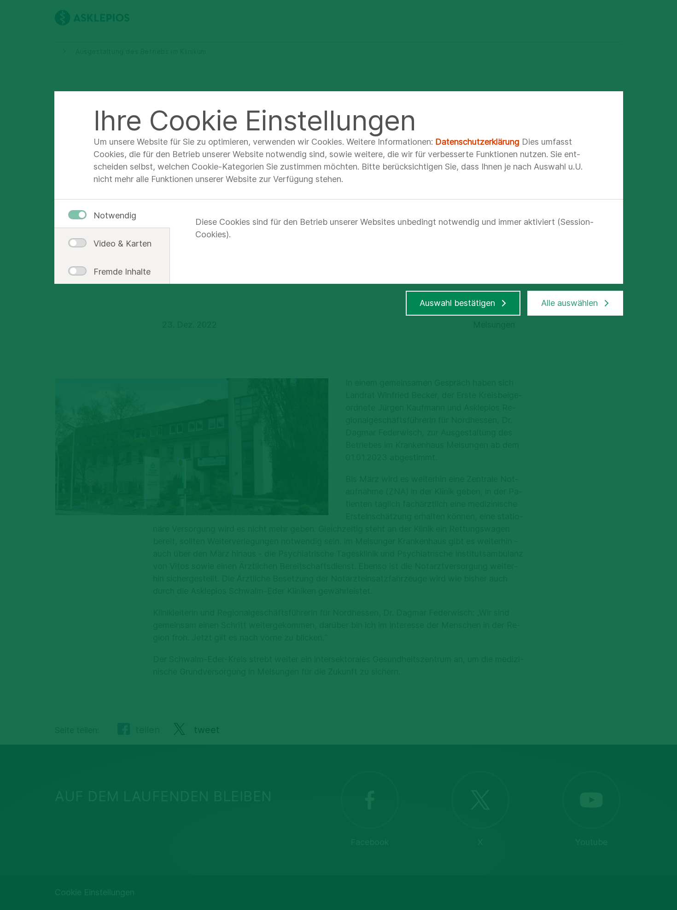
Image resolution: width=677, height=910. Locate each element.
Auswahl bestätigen (457, 303)
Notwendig (114, 215)
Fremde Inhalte (118, 271)
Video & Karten (118, 243)
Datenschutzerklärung (477, 142)
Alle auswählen (569, 303)
